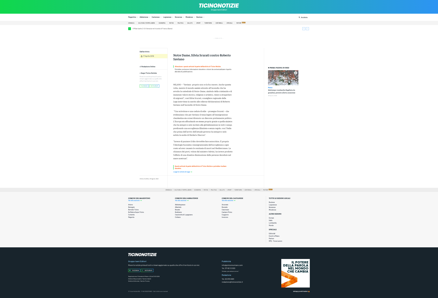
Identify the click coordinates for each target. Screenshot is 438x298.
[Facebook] (191, 181)
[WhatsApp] (207, 181)
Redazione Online (148, 66)
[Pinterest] (202, 181)
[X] (196, 181)
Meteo (270, 88)
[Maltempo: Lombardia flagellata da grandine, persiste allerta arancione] (283, 77)
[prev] (303, 28)
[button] (303, 17)
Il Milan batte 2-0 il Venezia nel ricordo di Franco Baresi (152, 28)
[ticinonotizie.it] (219, 5)
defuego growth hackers (300, 291)
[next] (307, 28)
